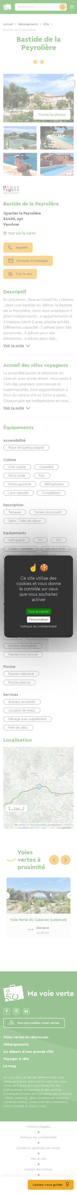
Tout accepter (38, 611)
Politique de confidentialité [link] (39, 626)
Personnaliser (38, 619)
